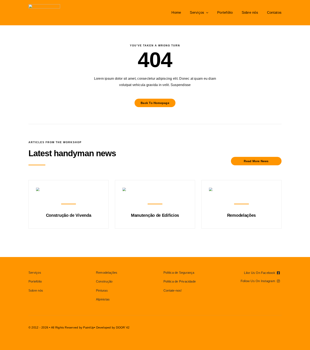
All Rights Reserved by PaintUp (72, 327)
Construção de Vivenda (68, 215)
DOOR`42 (123, 327)
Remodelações (241, 215)
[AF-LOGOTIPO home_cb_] (44, 6)
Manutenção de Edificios (155, 215)
